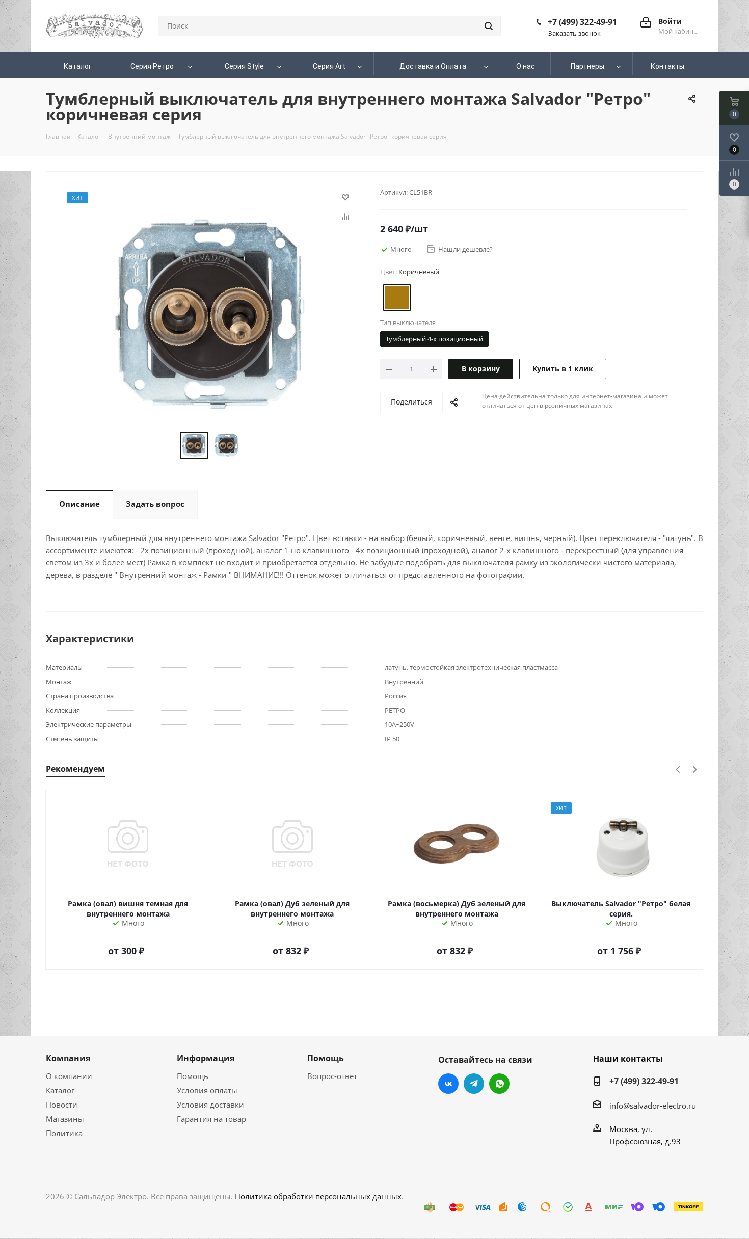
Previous (678, 770)
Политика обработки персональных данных (318, 1196)
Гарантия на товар (211, 1119)
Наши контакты (628, 1058)
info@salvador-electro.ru (652, 1105)
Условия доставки (210, 1104)
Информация (205, 1058)
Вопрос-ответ (332, 1076)
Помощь (192, 1076)
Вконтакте (448, 1083)
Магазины (65, 1119)
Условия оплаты (207, 1090)
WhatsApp (499, 1083)
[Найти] (488, 26)
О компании (69, 1076)
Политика (64, 1133)
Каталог (60, 1090)
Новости (61, 1104)
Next (694, 770)
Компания (68, 1058)
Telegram (474, 1083)
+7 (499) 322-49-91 (582, 22)
